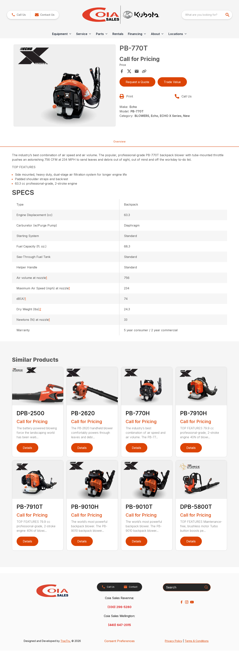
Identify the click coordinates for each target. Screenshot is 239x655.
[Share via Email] (136, 71)
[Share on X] (129, 71)
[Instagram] (187, 602)
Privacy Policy (173, 640)
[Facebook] (181, 602)
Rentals (117, 34)
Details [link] (27, 448)
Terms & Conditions (197, 640)
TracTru (65, 640)
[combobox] (206, 14)
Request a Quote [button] (137, 82)
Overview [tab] (119, 141)
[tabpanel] (64, 86)
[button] (18, 14)
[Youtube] (192, 602)
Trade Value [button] (172, 82)
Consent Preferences (119, 641)
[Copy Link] (144, 71)
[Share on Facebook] (122, 71)
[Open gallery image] (64, 85)
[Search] (206, 587)
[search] (227, 14)
